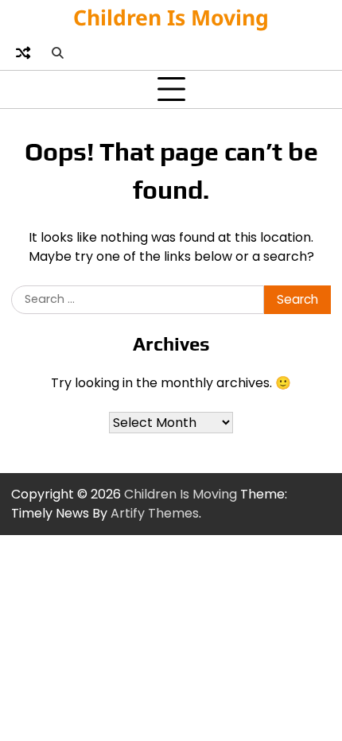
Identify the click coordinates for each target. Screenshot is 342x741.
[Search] (57, 52)
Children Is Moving (171, 17)
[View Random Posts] (23, 52)
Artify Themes (155, 513)
